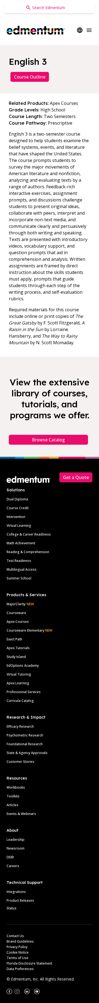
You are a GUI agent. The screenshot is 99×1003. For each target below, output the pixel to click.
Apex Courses (18, 621)
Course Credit (18, 508)
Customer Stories (20, 761)
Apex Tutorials (18, 648)
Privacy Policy (17, 947)
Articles (12, 805)
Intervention (16, 516)
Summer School (19, 578)
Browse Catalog (48, 440)
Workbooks (16, 787)
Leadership (15, 839)
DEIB (10, 857)
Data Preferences (20, 968)
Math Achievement (21, 543)
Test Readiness (19, 560)
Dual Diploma (17, 499)
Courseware (16, 612)
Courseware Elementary (29, 630)
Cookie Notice (18, 952)
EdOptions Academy (23, 665)
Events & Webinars (21, 813)
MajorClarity (16, 604)
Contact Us (15, 936)
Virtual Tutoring (19, 674)
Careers (13, 866)
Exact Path (14, 639)
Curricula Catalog (20, 700)
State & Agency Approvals (27, 752)
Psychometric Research (25, 735)
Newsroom (15, 848)
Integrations (16, 891)
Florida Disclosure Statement (29, 963)
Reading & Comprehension (28, 552)
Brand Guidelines (20, 941)
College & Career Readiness (29, 534)
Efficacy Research (20, 726)
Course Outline (29, 77)
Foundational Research (25, 744)
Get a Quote (76, 477)
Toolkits (13, 796)
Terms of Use (17, 958)
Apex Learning (18, 683)
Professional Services (24, 692)
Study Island (16, 656)
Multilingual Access (22, 569)
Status (11, 908)
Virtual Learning (19, 525)
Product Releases (20, 900)
